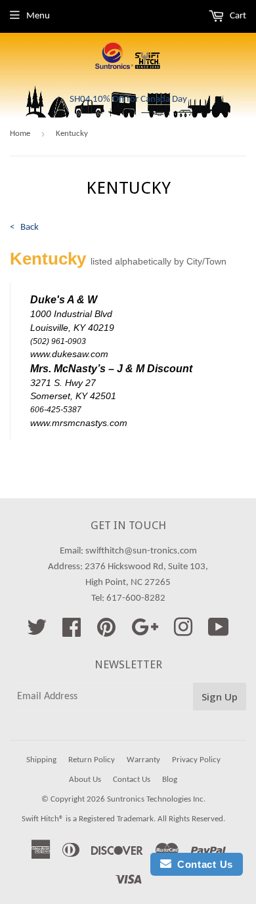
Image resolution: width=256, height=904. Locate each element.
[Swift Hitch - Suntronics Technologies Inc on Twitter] (37, 632)
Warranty (143, 760)
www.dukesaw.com (69, 354)
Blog (169, 779)
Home (20, 133)
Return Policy (91, 760)
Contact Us (131, 779)
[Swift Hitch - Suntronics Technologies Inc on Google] (144, 632)
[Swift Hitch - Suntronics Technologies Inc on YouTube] (218, 632)
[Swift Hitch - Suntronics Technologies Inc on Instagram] (183, 632)
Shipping (41, 760)
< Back (24, 227)
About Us (85, 779)
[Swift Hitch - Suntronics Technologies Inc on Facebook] (71, 632)
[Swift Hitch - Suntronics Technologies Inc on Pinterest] (106, 632)
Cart (237, 16)
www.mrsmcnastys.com (78, 423)
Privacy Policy (196, 760)
